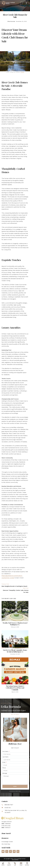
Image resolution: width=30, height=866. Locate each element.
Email (4, 762)
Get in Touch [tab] (15, 714)
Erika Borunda (11, 21)
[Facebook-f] (10, 851)
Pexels (22, 72)
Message (4, 773)
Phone (4, 767)
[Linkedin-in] (17, 851)
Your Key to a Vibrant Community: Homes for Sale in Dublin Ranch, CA (15, 651)
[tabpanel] (15, 753)
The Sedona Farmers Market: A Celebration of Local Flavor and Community (15, 688)
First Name (5, 751)
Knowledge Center (7, 841)
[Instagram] (6, 851)
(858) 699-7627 (15, 743)
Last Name (5, 756)
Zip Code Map (6, 844)
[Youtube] (3, 851)
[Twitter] (14, 851)
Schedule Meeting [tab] (15, 791)
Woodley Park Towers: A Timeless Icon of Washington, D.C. (15, 623)
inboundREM (15, 859)
